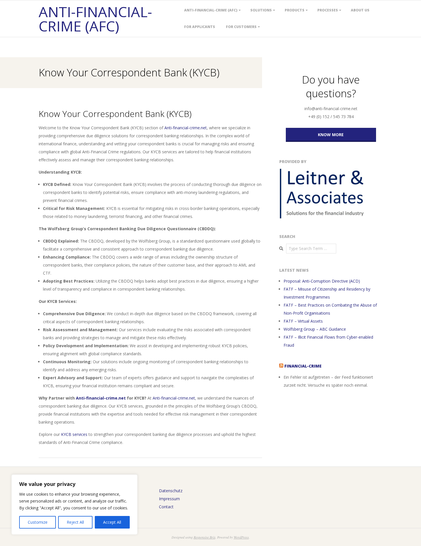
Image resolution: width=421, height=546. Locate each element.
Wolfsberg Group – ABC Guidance (315, 329)
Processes (327, 10)
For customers (241, 26)
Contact (166, 506)
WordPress (241, 537)
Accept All (112, 522)
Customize (38, 522)
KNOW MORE (331, 134)
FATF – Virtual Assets (303, 321)
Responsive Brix (204, 537)
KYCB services (74, 434)
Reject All (75, 522)
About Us (360, 10)
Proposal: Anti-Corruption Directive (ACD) (322, 281)
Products (294, 10)
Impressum (169, 498)
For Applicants (199, 26)
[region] (74, 504)
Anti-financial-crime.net (185, 127)
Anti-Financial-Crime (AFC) (210, 10)
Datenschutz (170, 490)
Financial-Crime (303, 366)
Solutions (261, 10)
